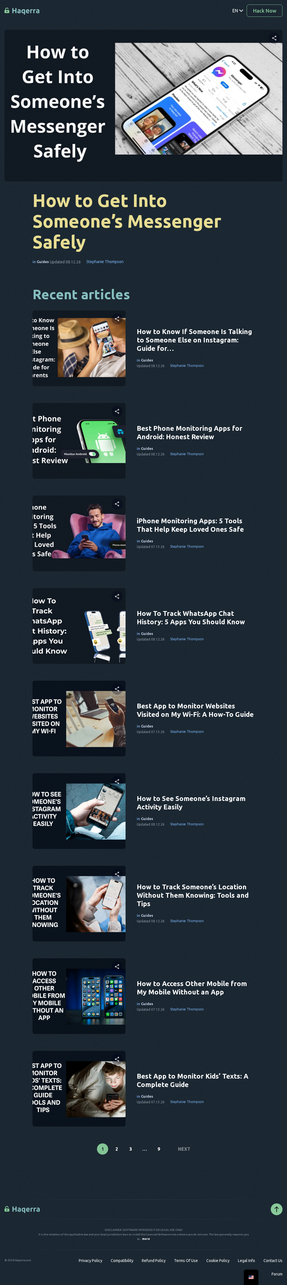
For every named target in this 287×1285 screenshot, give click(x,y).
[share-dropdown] (274, 38)
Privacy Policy (90, 1260)
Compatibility (122, 1260)
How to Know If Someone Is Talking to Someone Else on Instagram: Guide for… (194, 340)
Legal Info (246, 1260)
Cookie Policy (218, 1260)
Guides (43, 262)
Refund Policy (154, 1260)
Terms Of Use (186, 1260)
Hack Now (264, 10)
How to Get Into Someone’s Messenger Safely (127, 221)
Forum (277, 1274)
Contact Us (273, 1260)
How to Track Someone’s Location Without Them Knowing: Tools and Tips (193, 895)
